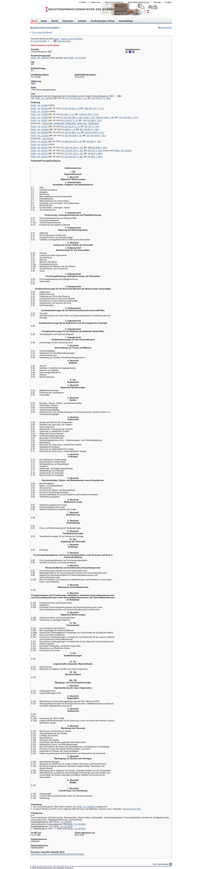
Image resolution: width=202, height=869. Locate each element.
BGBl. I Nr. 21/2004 (39, 105)
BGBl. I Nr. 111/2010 (40, 136)
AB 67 (69, 120)
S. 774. (100, 132)
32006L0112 (82, 123)
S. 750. (95, 126)
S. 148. (80, 148)
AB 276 (71, 126)
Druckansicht (165, 27)
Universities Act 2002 (132, 809)
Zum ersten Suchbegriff (41, 32)
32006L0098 (70, 123)
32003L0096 (47, 123)
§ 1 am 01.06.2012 (39, 41)
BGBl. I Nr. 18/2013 (39, 157)
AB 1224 (76, 98)
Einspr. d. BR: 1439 (91, 117)
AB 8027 (88, 129)
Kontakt (81, 2)
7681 (85, 120)
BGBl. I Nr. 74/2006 (39, 117)
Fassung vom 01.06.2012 (71, 39)
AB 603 (71, 108)
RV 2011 (65, 157)
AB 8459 (90, 141)
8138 (87, 132)
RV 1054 (65, 141)
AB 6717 (99, 98)
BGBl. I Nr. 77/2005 (39, 114)
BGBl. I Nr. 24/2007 (39, 120)
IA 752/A (64, 117)
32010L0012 (47, 138)
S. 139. (79, 117)
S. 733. (134, 117)
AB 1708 (73, 148)
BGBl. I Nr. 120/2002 (40, 58)
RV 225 (64, 132)
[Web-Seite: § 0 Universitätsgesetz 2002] (126, 52)
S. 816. (99, 157)
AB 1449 (104, 117)
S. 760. (95, 129)
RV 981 (65, 136)
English (168, 2)
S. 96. (79, 141)
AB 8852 (91, 157)
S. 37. (77, 126)
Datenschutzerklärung (113, 2)
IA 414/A (64, 108)
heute (56, 39)
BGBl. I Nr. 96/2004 (39, 108)
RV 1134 (69, 98)
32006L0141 (93, 123)
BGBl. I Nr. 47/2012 (39, 150)
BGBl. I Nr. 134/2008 (40, 129)
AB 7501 (127, 117)
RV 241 (64, 126)
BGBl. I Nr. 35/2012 (39, 148)
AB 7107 (92, 108)
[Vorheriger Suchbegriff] (116, 96)
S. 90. (79, 136)
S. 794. (97, 141)
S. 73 (77, 108)
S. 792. (102, 136)
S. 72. (72, 129)
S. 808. (99, 150)
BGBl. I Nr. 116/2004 (40, 111)
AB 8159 (93, 132)
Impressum (94, 2)
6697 (93, 98)
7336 (81, 114)
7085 (86, 108)
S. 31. (77, 132)
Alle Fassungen (64, 41)
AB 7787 (88, 126)
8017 (82, 129)
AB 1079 (72, 141)
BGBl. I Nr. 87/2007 (39, 126)
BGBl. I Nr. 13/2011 (39, 141)
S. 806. (103, 148)
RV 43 (64, 120)
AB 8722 (91, 150)
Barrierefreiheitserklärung (137, 2)
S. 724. (95, 114)
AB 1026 (72, 136)
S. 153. (80, 150)
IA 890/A (66, 129)
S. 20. (75, 120)
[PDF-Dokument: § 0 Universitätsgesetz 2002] (133, 52)
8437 (89, 136)
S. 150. (111, 117)
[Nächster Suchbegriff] (35, 83)
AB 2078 (72, 157)
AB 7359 (87, 114)
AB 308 (71, 132)
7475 (121, 117)
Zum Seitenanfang (160, 864)
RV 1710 (65, 150)
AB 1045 (64, 114)
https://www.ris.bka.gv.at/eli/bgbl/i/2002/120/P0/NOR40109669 (57, 854)
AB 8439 (94, 136)
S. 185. (80, 157)
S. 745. (98, 120)
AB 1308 (72, 117)
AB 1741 (73, 150)
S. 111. (84, 98)
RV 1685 (65, 148)
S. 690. (107, 98)
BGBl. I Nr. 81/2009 (77, 58)
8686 (90, 148)
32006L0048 (59, 123)
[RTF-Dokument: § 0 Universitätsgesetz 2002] (130, 52)
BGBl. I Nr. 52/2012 (123, 150)
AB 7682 (90, 120)
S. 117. (71, 114)
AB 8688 (96, 148)
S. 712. (100, 108)
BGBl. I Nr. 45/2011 (39, 144)
